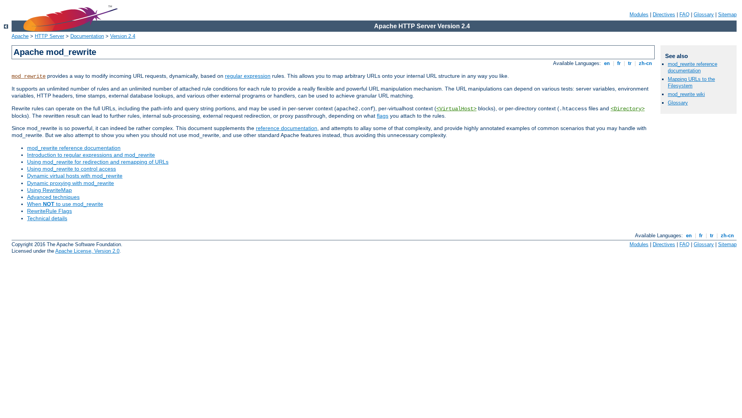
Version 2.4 (122, 36)
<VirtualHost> (456, 109)
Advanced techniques (53, 197)
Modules (639, 14)
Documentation (87, 36)
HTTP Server (49, 36)
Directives (664, 14)
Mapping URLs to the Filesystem (691, 82)
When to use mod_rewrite (65, 204)
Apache (20, 36)
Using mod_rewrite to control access (71, 169)
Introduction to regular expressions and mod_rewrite (91, 155)
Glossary (704, 14)
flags (382, 116)
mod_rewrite (29, 76)
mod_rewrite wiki (686, 94)
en (606, 63)
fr (619, 63)
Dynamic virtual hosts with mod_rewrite (75, 176)
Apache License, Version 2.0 (87, 251)
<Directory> (628, 109)
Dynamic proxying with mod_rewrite (70, 183)
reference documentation (286, 128)
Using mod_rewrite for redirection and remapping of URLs (97, 162)
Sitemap (727, 14)
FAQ (684, 14)
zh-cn (645, 63)
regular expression (248, 76)
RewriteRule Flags (49, 211)
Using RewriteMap (49, 190)
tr (629, 63)
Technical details (47, 218)
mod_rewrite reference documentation (74, 148)
